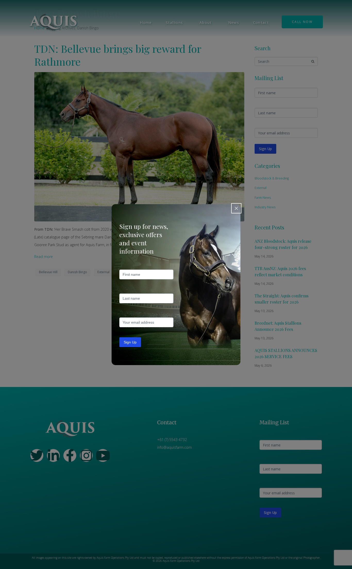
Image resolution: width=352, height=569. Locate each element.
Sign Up (130, 342)
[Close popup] (236, 208)
